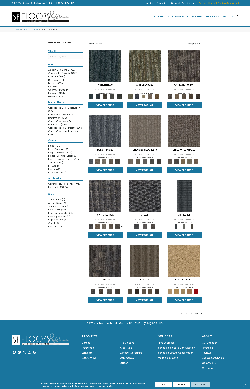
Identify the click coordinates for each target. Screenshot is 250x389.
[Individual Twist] (184, 96)
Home (18, 29)
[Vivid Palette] (157, 96)
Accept (163, 384)
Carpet (35, 29)
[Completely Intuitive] (183, 161)
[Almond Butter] (183, 291)
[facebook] (14, 352)
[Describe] (144, 291)
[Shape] (105, 131)
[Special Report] (138, 161)
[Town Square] (144, 226)
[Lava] (104, 161)
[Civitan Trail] (101, 291)
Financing (148, 3)
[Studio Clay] (190, 291)
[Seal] (117, 161)
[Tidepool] (105, 66)
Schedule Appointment (183, 3)
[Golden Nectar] (176, 291)
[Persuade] (150, 291)
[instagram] (29, 352)
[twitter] (24, 352)
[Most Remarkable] (137, 96)
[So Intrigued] (184, 131)
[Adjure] (157, 291)
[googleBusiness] (34, 352)
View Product (105, 105)
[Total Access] (159, 161)
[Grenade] (98, 161)
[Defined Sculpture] (177, 96)
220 (191, 313)
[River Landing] (145, 196)
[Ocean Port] (98, 96)
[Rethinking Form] (191, 96)
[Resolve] (144, 261)
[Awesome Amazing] (150, 96)
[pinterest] (19, 352)
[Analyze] (137, 291)
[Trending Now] (145, 131)
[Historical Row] (152, 226)
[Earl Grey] (112, 96)
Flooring (160, 16)
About (226, 16)
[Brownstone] (105, 96)
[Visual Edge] (184, 66)
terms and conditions (84, 386)
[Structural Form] (198, 96)
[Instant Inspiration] (196, 161)
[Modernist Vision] (144, 96)
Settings (200, 384)
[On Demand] (152, 161)
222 (201, 313)
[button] (168, 16)
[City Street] (119, 96)
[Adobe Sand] (184, 261)
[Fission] (111, 161)
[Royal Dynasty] (196, 291)
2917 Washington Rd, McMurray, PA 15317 (33, 3)
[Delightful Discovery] (145, 66)
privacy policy (61, 386)
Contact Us (162, 3)
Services (211, 16)
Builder (197, 16)
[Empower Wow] (190, 161)
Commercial (180, 16)
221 (196, 313)
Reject (181, 384)
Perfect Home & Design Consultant (218, 3)
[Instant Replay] (145, 161)
